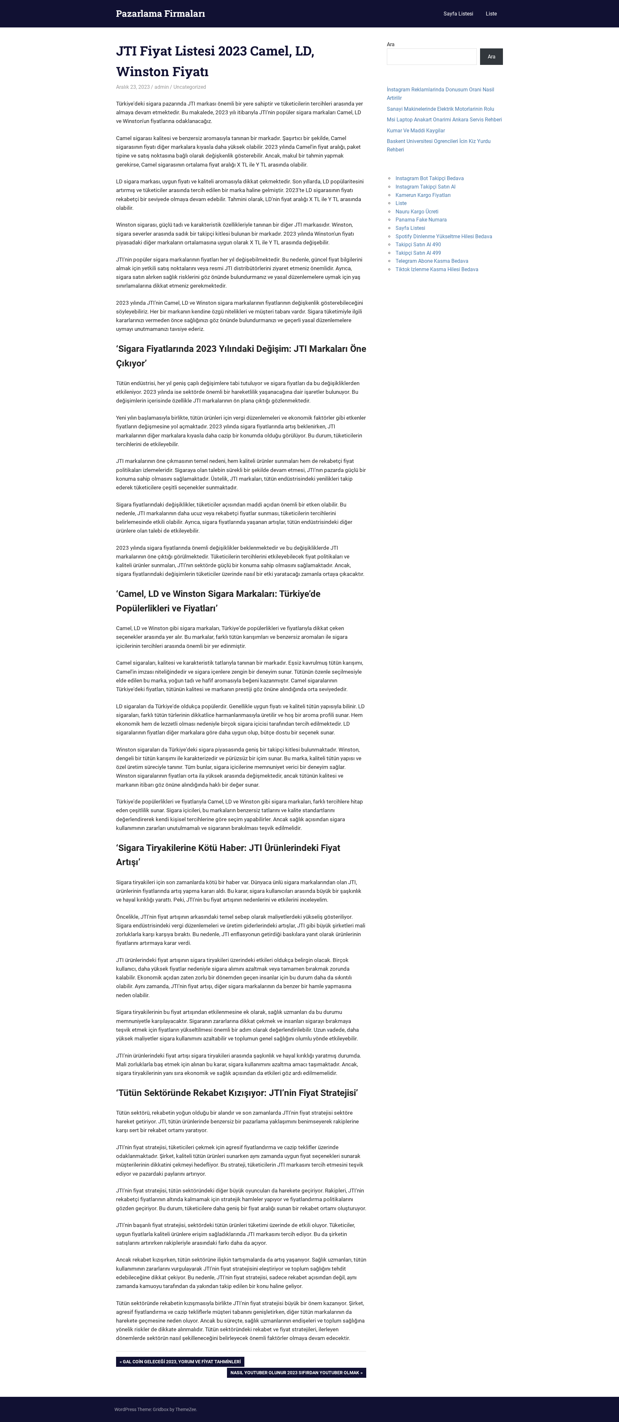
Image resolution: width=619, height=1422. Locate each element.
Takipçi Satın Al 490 (418, 244)
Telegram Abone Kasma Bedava (432, 261)
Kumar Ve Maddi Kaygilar (416, 131)
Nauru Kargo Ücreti (417, 212)
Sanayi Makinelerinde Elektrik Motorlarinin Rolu (440, 109)
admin (161, 87)
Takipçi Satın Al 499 (418, 253)
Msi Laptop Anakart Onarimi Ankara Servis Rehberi (444, 120)
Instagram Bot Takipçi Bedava (430, 178)
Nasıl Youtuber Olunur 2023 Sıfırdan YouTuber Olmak (294, 1374)
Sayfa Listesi (458, 14)
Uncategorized (189, 87)
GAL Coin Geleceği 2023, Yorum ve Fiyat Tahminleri (182, 1363)
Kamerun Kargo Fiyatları (423, 195)
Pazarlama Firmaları (160, 13)
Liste (491, 14)
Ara (391, 44)
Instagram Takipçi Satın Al (426, 187)
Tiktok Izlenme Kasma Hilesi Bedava (437, 269)
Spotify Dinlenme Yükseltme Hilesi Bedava (444, 236)
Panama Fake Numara (421, 220)
